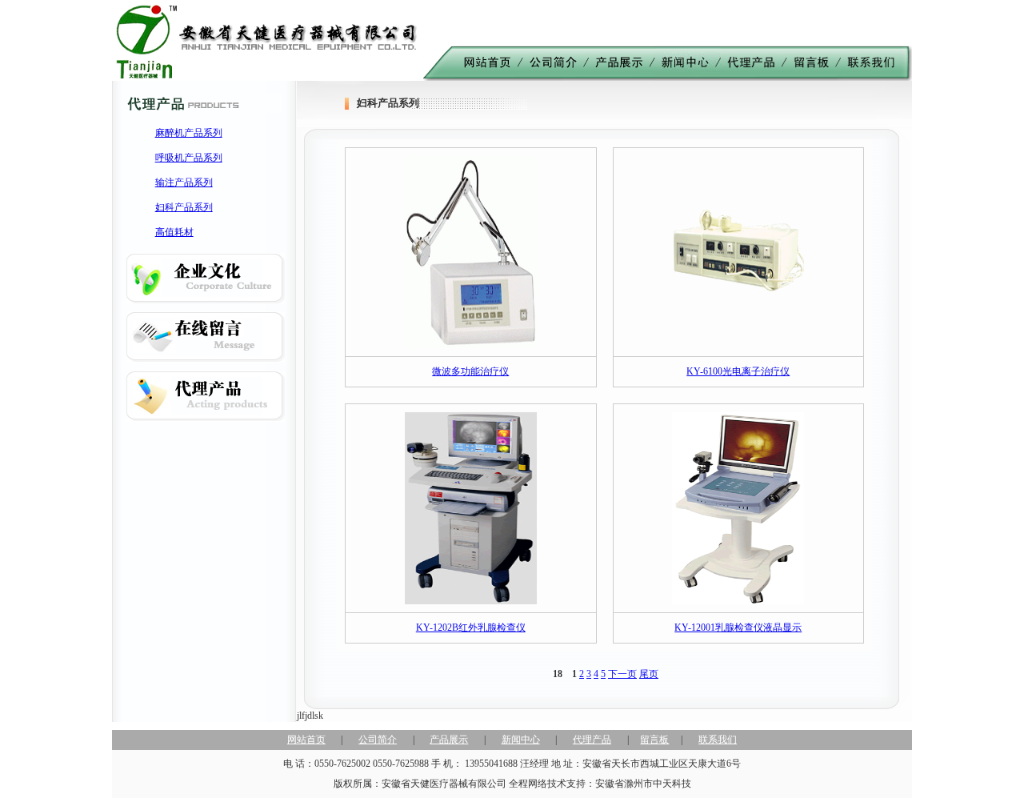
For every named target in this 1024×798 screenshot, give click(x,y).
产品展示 (449, 739)
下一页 (622, 674)
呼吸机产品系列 (188, 157)
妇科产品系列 (184, 207)
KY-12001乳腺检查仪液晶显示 (738, 627)
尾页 (648, 674)
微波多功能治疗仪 (470, 371)
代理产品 (592, 739)
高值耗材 (174, 232)
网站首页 (306, 739)
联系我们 (717, 739)
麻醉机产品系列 (188, 132)
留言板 (654, 739)
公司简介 (377, 739)
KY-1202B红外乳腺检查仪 (471, 627)
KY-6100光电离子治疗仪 (738, 371)
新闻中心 (521, 739)
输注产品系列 (184, 182)
